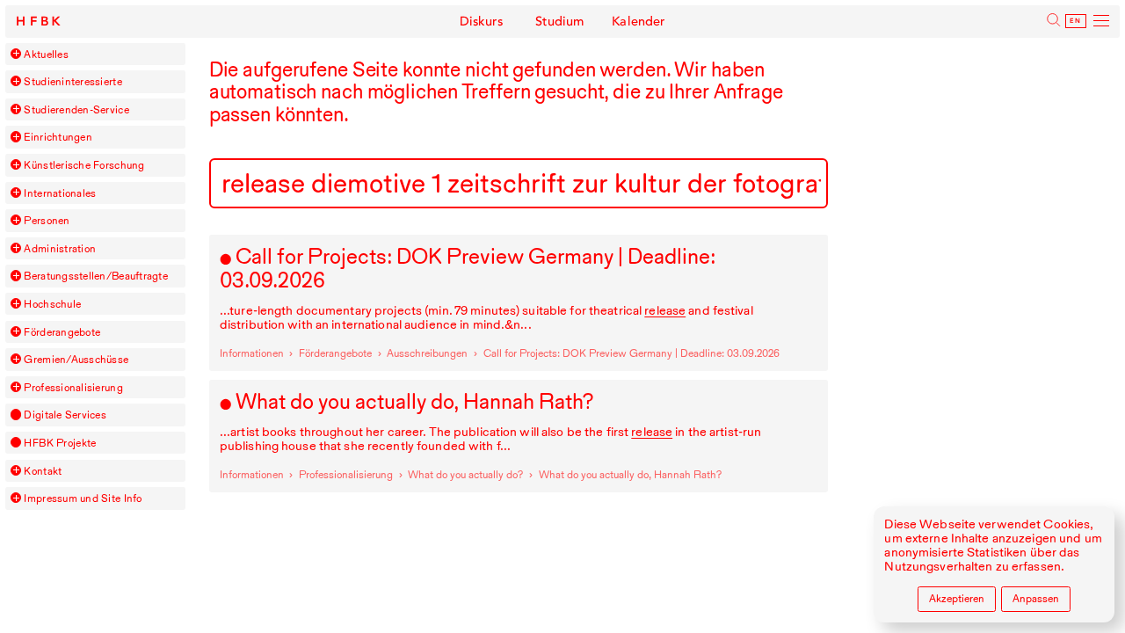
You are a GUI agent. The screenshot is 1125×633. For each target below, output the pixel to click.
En (1075, 21)
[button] (16, 53)
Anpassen (1035, 598)
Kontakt (43, 471)
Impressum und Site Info (83, 498)
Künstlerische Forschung (84, 165)
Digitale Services (65, 414)
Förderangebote (62, 332)
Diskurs (482, 21)
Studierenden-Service (76, 109)
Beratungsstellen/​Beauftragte (96, 275)
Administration (60, 248)
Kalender (638, 21)
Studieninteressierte (72, 81)
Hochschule (52, 303)
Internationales (60, 193)
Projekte (60, 442)
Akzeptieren (956, 598)
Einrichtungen (57, 136)
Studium (560, 21)
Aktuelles (46, 54)
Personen (46, 220)
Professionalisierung (73, 387)
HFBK (40, 21)
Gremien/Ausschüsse (76, 359)
